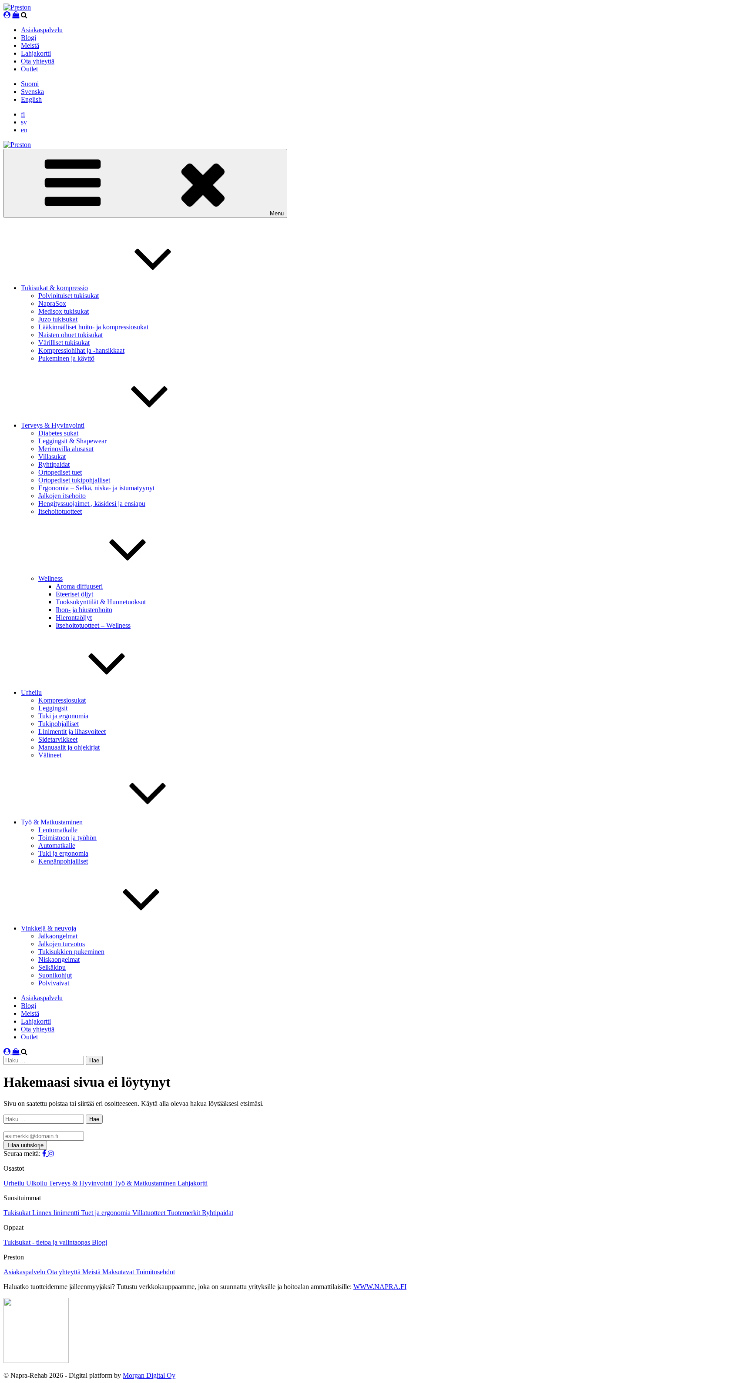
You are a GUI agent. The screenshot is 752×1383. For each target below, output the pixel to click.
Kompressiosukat (62, 700)
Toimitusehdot (155, 1272)
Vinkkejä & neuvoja (48, 928)
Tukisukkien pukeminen (71, 951)
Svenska (32, 91)
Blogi (28, 37)
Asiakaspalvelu (42, 29)
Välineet (49, 755)
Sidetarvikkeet (57, 739)
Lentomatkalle (57, 830)
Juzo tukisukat (57, 319)
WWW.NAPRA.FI (379, 1286)
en (24, 130)
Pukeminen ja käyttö (66, 358)
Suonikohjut (55, 975)
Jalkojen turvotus (61, 944)
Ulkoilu (37, 1183)
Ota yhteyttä (37, 61)
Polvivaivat (53, 983)
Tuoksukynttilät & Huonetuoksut (101, 602)
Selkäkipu (52, 967)
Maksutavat (119, 1272)
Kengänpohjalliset (63, 861)
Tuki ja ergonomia (63, 716)
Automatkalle (56, 845)
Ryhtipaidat (54, 464)
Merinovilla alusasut (66, 448)
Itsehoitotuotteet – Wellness (93, 625)
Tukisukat (17, 1212)
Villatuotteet (149, 1212)
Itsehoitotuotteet (60, 511)
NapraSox (52, 303)
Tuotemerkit (184, 1212)
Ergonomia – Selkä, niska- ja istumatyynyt (96, 488)
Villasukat (52, 456)
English (31, 99)
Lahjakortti (36, 53)
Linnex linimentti (56, 1212)
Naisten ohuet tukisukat (70, 334)
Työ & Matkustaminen (52, 822)
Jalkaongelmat (57, 936)
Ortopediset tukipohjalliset (74, 480)
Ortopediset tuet (60, 472)
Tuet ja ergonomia (106, 1212)
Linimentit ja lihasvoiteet (72, 731)
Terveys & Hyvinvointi (52, 425)
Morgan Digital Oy (149, 1375)
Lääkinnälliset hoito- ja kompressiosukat (93, 327)
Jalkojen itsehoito (62, 495)
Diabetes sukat (58, 433)
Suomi (30, 83)
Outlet (29, 69)
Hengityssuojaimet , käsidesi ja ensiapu (91, 503)
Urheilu (31, 692)
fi (23, 114)
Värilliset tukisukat (64, 342)
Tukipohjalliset (58, 723)
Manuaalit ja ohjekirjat (69, 747)
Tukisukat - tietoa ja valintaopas (47, 1242)
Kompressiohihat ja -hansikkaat (81, 350)
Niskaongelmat (59, 959)
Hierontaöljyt (74, 617)
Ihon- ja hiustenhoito (84, 609)
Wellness (50, 578)
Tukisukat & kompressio (54, 287)
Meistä (30, 45)
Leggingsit (52, 708)
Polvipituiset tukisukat (68, 295)
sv (24, 122)
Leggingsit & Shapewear (72, 441)
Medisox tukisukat (63, 311)
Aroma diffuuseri (79, 586)
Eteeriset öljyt (74, 594)
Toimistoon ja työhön (67, 837)
